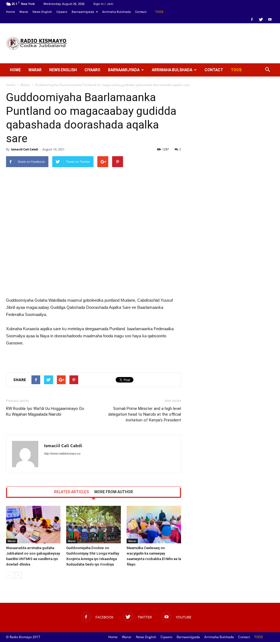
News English (42, 12)
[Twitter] (261, 19)
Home (10, 12)
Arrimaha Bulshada (116, 12)
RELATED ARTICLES (71, 492)
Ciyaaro (61, 12)
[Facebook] (252, 19)
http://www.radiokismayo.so (62, 453)
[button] (267, 69)
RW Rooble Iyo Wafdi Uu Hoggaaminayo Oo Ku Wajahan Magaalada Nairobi (45, 411)
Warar (23, 12)
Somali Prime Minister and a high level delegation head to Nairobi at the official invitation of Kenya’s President (144, 414)
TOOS (159, 12)
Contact (140, 12)
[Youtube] (270, 19)
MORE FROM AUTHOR (113, 492)
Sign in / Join (103, 4)
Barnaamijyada (83, 12)
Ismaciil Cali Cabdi (24, 149)
